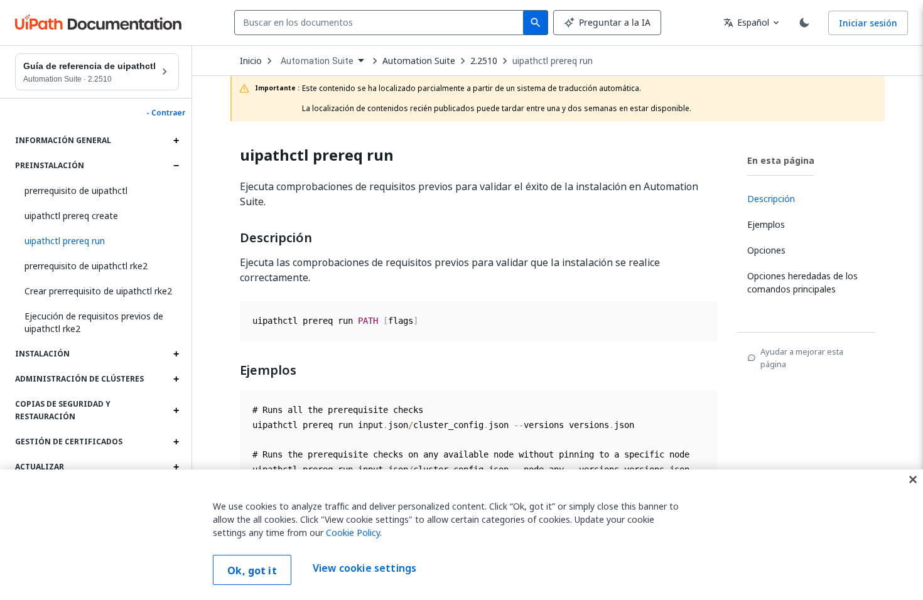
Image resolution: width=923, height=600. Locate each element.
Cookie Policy (353, 532)
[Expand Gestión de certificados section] (176, 441)
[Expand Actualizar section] (176, 467)
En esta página (780, 160)
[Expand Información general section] (176, 140)
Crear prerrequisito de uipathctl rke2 (98, 290)
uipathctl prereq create (71, 215)
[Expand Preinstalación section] (176, 165)
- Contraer (165, 113)
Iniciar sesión (868, 22)
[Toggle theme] (804, 22)
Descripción (276, 238)
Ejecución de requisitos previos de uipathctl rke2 (93, 322)
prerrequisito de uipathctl (75, 190)
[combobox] (381, 22)
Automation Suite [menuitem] (317, 61)
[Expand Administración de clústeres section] (176, 379)
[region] (461, 534)
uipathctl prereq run (552, 60)
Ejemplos (268, 370)
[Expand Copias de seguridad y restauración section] (176, 410)
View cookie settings (364, 568)
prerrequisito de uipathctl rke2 (86, 265)
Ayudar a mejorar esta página (801, 357)
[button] (97, 241)
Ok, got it (252, 570)
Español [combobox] (746, 22)
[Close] (913, 479)
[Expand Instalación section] (176, 354)
